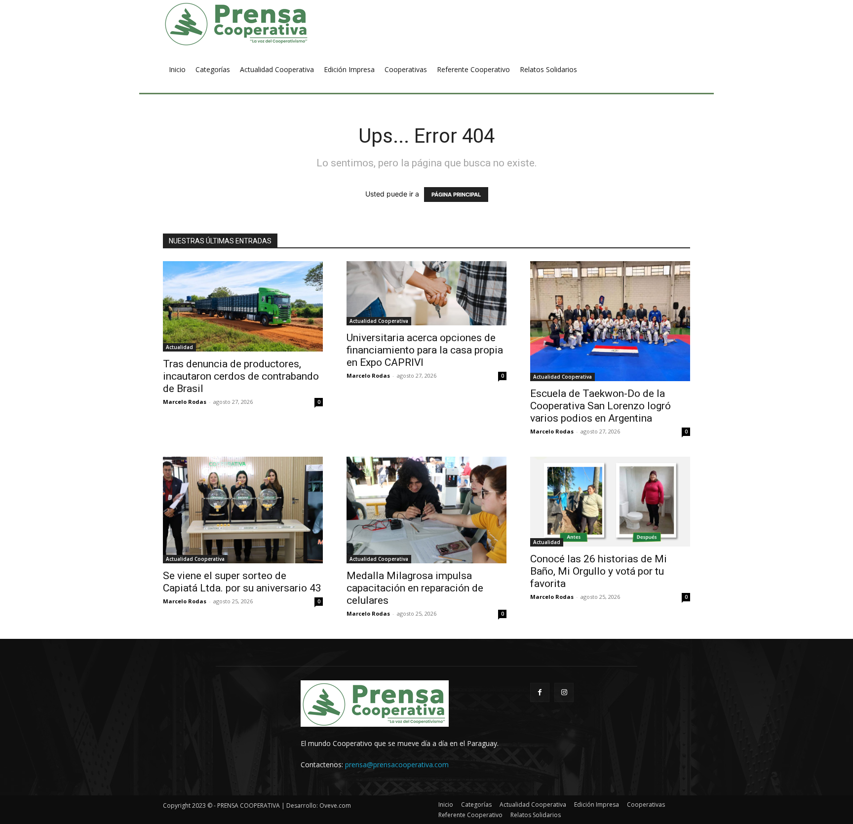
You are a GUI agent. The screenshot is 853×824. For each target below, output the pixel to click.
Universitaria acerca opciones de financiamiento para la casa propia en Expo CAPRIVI (425, 350)
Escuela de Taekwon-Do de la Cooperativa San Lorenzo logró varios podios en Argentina (600, 406)
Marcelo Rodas (184, 401)
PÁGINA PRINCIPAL (456, 194)
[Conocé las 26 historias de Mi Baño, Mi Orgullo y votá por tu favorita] (610, 502)
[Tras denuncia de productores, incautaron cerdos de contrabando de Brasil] (243, 306)
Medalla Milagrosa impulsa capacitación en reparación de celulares (415, 588)
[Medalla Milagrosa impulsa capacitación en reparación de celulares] (426, 510)
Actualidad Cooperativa (378, 320)
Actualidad (179, 347)
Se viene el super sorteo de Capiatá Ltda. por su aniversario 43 (242, 582)
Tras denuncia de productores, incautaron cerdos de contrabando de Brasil (241, 376)
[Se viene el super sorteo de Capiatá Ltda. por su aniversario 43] (243, 510)
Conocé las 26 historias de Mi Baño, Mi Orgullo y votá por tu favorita (598, 571)
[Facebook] (539, 692)
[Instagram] (564, 692)
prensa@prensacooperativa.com (397, 764)
